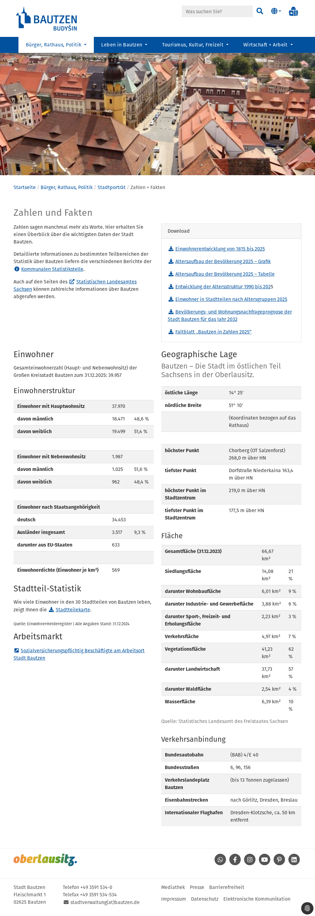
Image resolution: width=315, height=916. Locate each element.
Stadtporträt (112, 187)
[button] (276, 11)
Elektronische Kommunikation (256, 899)
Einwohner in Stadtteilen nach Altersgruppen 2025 (231, 299)
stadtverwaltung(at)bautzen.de (105, 902)
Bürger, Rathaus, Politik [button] (54, 45)
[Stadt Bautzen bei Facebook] (235, 864)
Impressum (173, 899)
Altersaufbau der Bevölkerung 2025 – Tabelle (225, 274)
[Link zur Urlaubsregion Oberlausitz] (45, 860)
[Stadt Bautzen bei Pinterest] (279, 864)
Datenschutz (204, 899)
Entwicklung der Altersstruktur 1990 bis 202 (223, 287)
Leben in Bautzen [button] (122, 45)
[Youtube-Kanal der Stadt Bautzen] (264, 864)
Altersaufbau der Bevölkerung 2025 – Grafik (223, 261)
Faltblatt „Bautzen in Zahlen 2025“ (213, 332)
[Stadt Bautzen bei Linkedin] (294, 864)
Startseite (25, 187)
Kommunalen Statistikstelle (52, 269)
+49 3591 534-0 (96, 887)
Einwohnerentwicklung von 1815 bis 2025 (220, 249)
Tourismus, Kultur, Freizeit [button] (193, 45)
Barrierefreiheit (226, 887)
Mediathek (173, 887)
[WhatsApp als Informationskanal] (220, 864)
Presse (197, 887)
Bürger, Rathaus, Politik (67, 187)
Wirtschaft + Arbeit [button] (266, 45)
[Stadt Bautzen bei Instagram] (249, 864)
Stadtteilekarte (73, 610)
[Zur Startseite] (47, 18)
